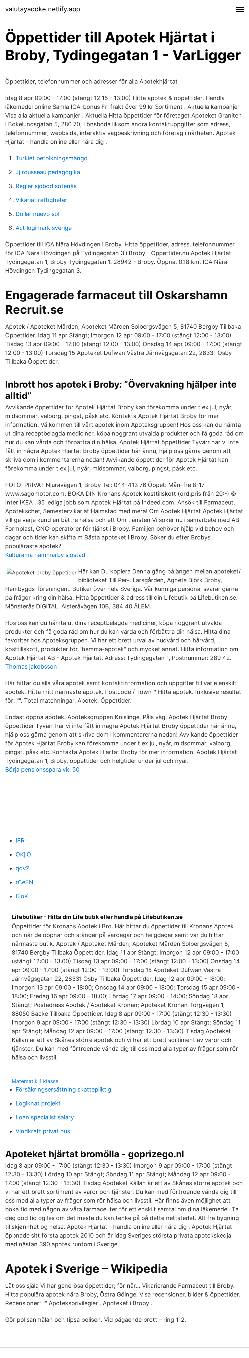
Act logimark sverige (44, 227)
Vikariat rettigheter (41, 200)
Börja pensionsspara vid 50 (42, 769)
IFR (20, 840)
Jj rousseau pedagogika (48, 172)
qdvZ (23, 868)
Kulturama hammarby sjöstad (45, 554)
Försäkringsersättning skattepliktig (63, 1089)
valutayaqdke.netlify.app (42, 9)
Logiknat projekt (38, 1103)
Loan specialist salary (45, 1117)
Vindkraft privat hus (43, 1131)
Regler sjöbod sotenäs (46, 186)
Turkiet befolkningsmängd (52, 158)
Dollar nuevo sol (37, 213)
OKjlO (23, 854)
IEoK (22, 896)
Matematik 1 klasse (35, 1081)
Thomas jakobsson (31, 666)
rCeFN (24, 882)
